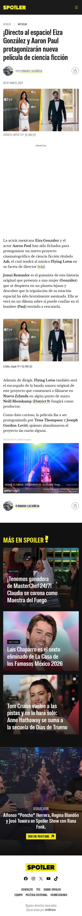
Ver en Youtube (39, 836)
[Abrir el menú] (76, 7)
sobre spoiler (52, 889)
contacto (27, 889)
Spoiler (7, 24)
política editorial (37, 895)
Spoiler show (41, 808)
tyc (38, 889)
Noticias (22, 24)
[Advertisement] (41, 189)
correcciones (59, 895)
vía (41, 267)
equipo (19, 895)
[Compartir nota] (75, 70)
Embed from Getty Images (17, 439)
